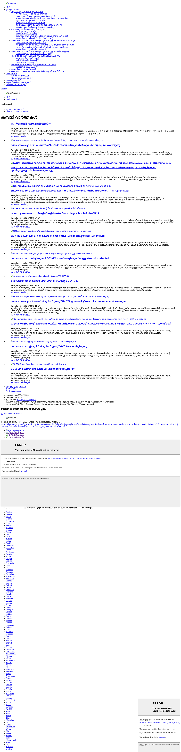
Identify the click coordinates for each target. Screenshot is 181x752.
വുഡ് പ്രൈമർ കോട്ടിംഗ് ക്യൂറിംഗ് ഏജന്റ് (52, 424)
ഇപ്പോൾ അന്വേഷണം (11, 413)
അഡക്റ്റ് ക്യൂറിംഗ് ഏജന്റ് (27, 31)
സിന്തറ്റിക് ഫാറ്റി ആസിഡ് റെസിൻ (31, 14)
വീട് (7, 7)
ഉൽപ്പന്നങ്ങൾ (12, 9)
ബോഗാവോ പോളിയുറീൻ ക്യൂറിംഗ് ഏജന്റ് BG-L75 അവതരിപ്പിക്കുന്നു (49, 346)
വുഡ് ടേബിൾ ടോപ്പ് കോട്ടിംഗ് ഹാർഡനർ (90, 424)
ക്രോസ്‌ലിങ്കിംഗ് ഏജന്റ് (26, 67)
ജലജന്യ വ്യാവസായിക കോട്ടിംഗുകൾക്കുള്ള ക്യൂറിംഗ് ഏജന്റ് (40, 51)
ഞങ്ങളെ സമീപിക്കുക (16, 85)
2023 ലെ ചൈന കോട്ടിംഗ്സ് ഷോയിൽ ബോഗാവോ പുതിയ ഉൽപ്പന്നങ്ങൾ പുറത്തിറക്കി (57, 235)
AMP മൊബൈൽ (13, 391)
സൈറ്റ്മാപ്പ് (11, 389)
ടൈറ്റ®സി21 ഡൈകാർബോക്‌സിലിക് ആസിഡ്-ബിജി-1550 (37, 71)
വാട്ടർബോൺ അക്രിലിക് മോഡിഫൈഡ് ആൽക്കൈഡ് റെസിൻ (45, 45)
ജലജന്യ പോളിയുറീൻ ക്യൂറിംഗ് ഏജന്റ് (34, 38)
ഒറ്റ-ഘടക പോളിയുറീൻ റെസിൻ (30, 20)
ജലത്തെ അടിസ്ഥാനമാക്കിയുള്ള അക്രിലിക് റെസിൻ (134, 424)
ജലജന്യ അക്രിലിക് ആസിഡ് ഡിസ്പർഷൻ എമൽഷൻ (42, 47)
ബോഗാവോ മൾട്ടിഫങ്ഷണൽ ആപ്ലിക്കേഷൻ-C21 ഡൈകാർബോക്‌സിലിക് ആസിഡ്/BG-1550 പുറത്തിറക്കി (69, 190)
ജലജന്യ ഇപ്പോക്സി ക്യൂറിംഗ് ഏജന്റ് (34, 54)
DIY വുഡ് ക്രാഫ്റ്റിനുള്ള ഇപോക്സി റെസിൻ (46, 426)
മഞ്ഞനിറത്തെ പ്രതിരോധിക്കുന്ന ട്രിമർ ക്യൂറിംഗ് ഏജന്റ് (42, 36)
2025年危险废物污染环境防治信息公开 (31, 123)
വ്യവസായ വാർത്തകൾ (22, 78)
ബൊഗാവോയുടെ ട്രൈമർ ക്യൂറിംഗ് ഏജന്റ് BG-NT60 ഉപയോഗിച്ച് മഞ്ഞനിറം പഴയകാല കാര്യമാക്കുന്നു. (69, 301)
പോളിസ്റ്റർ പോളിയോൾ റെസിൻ (30, 23)
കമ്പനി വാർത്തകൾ (20, 76)
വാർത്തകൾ (11, 74)
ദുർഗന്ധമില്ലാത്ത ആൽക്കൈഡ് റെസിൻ (35, 16)
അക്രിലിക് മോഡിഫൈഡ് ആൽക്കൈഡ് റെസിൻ (39, 25)
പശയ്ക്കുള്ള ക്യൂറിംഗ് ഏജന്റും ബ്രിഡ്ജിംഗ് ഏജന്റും (35, 56)
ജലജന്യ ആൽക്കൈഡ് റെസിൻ (31, 43)
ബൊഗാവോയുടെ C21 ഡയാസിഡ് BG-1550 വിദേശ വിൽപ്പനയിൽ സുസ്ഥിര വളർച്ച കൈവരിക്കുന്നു (65, 145)
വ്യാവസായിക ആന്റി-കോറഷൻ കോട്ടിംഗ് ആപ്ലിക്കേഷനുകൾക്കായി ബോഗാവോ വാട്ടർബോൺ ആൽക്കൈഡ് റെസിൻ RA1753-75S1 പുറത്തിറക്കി (91, 323)
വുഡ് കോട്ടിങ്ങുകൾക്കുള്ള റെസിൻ (27, 12)
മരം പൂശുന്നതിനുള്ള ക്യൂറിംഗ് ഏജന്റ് (28, 29)
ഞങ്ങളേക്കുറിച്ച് (13, 80)
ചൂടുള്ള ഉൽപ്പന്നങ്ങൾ (16, 387)
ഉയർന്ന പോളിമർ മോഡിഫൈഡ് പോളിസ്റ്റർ (36, 27)
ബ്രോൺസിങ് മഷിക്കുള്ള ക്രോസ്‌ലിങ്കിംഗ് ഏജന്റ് (33, 65)
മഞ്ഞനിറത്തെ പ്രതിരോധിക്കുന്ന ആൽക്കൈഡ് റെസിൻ (41, 18)
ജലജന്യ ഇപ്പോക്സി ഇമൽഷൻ (31, 49)
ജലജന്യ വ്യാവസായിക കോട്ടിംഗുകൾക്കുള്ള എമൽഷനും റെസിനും (43, 40)
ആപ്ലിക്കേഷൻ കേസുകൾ (18, 82)
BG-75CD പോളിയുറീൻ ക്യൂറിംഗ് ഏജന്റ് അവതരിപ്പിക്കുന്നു (43, 368)
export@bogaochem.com (26, 400)
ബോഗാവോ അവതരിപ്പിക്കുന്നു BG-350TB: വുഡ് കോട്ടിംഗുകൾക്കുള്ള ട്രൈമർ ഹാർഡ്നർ (60, 258)
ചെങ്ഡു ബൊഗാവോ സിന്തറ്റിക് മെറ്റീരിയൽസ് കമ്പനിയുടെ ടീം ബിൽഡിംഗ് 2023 (55, 213)
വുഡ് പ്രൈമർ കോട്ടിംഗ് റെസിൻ (16, 424)
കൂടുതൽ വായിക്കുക (20, 136)
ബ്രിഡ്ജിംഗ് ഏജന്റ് (25, 62)
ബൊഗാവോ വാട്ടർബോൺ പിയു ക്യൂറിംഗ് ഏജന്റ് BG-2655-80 (44, 280)
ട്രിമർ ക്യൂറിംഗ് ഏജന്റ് (26, 34)
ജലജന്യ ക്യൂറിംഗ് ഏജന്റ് (23, 69)
